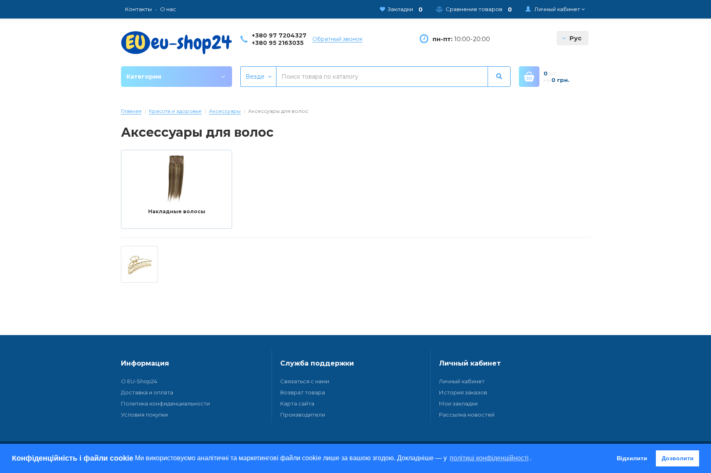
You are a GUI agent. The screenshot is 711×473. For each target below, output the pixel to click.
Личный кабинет (462, 381)
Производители (302, 414)
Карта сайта (297, 403)
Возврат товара (302, 392)
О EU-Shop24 (139, 381)
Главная (131, 111)
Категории (143, 76)
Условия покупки (144, 414)
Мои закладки (458, 403)
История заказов (463, 392)
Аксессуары (225, 111)
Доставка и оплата (147, 392)
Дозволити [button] (678, 458)
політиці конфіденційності (489, 457)
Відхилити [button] (632, 458)
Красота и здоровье (175, 111)
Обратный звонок (337, 38)
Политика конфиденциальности (165, 403)
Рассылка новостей (467, 414)
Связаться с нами (304, 381)
